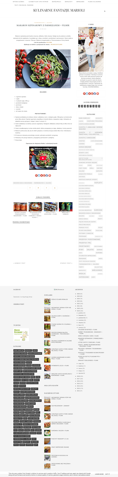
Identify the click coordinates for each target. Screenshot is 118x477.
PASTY (100, 219)
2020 (78, 308)
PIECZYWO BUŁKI (84, 224)
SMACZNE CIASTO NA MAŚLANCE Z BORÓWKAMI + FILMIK (61, 374)
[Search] (104, 11)
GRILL (92, 168)
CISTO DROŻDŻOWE (96, 141)
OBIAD (22, 412)
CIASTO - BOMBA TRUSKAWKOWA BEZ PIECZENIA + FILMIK (89, 345)
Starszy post (66, 263)
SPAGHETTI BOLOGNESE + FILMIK (88, 360)
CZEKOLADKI (99, 143)
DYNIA (89, 165)
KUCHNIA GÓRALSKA (85, 191)
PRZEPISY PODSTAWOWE (89, 239)
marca (80, 368)
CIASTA (81, 121)
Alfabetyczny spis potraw (38, 1)
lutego (80, 370)
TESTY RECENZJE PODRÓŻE (87, 261)
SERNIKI (99, 249)
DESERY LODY (83, 152)
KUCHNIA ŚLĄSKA (84, 206)
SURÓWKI (99, 252)
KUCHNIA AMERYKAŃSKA (86, 185)
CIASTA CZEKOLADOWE (86, 124)
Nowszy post (20, 263)
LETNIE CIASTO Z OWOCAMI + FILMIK (89, 342)
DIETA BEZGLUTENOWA (85, 155)
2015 (78, 383)
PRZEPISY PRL (85, 243)
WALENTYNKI (98, 267)
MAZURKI (81, 215)
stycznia (81, 373)
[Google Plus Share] (47, 187)
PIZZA (100, 227)
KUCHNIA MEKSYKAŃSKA (86, 198)
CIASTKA (82, 141)
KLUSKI (100, 174)
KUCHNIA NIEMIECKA (84, 201)
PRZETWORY (84, 246)
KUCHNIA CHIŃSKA (84, 188)
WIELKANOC (97, 270)
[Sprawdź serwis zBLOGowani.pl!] (59, 289)
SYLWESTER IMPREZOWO (87, 255)
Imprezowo (80, 1)
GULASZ (81, 171)
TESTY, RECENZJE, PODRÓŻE (24, 5)
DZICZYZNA (99, 165)
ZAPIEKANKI (84, 277)
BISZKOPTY (99, 118)
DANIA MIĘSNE (85, 147)
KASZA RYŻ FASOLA (85, 174)
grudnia (81, 313)
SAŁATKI (90, 249)
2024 (78, 298)
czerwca (81, 327)
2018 (78, 376)
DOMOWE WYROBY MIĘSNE (88, 162)
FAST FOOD (83, 168)
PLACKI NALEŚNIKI (85, 230)
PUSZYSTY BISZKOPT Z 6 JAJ (60, 439)
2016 (78, 381)
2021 (78, 306)
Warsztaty (69, 1)
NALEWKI (16, 412)
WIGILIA (82, 273)
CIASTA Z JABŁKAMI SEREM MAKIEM (90, 128)
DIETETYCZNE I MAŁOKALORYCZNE (90, 159)
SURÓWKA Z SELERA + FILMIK (60, 430)
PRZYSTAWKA (98, 246)
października (82, 317)
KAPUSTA (99, 171)
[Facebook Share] (31, 187)
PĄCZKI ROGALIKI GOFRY (87, 221)
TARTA (100, 258)
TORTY (81, 267)
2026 (78, 293)
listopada (81, 315)
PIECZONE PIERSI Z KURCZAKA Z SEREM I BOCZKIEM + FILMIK (61, 423)
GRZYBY (99, 168)
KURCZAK (98, 210)
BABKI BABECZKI (84, 118)
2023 (78, 301)
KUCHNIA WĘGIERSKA (85, 210)
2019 (78, 311)
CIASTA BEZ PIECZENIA (94, 121)
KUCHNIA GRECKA (84, 193)
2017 (78, 378)
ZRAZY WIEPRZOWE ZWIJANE (60, 447)
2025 (78, 296)
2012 (78, 390)
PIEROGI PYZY (83, 227)
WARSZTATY (82, 270)
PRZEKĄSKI (82, 236)
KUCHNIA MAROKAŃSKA (85, 196)
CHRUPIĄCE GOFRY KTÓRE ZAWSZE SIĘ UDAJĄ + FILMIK (62, 349)
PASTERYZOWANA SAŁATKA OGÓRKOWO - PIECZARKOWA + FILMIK (60, 334)
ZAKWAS (100, 273)
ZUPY (93, 277)
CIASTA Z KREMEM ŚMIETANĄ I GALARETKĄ (90, 133)
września (81, 320)
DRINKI (80, 165)
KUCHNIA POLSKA (85, 204)
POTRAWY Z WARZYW (86, 233)
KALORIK (49, 42)
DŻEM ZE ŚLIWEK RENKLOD (59, 299)
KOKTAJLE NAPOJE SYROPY (88, 179)
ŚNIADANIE (82, 258)
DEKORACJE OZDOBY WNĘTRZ (86, 149)
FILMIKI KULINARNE (94, 1)
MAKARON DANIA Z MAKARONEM (23, 182)
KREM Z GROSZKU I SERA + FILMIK (88, 336)
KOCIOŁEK (82, 176)
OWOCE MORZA (83, 218)
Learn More (99, 474)
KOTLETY (98, 183)
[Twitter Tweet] (39, 187)
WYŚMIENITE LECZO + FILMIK (60, 365)
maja (80, 363)
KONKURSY (34, 388)
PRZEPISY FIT (98, 236)
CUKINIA (81, 143)
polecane (99, 230)
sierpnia (81, 322)
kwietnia (81, 366)
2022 (78, 303)
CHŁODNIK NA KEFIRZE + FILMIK (87, 329)
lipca (80, 325)
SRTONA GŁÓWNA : (19, 1)
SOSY (80, 252)
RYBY (81, 249)
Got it (107, 474)
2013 (78, 388)
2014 (78, 386)
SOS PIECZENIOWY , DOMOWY (60, 405)
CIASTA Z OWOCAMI (87, 138)
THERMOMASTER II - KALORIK (43, 22)
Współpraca (56, 1)
